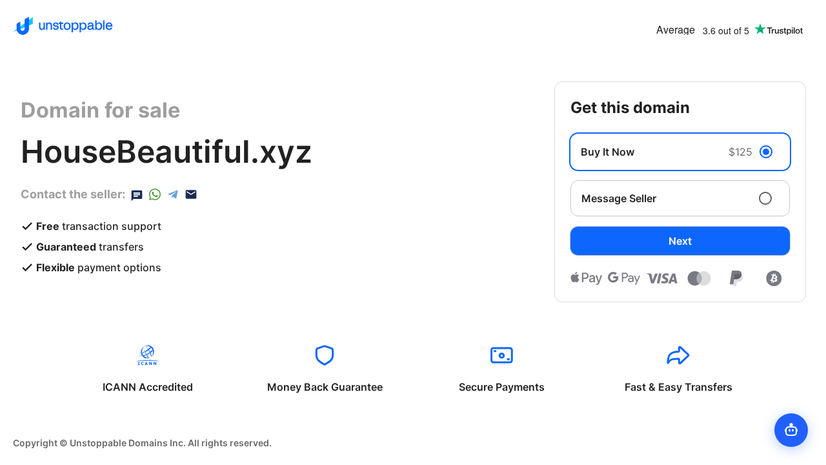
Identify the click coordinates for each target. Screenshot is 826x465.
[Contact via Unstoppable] (136, 194)
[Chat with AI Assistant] (791, 430)
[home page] (63, 25)
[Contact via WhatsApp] (154, 194)
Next (680, 240)
